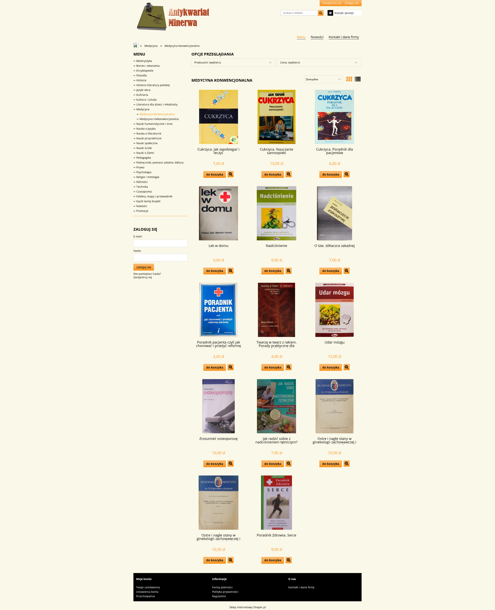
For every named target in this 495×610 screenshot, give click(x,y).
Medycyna (142, 109)
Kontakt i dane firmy (301, 587)
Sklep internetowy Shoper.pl (247, 607)
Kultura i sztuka (146, 99)
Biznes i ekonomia (148, 66)
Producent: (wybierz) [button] (207, 62)
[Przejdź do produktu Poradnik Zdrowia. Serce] (276, 502)
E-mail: (137, 236)
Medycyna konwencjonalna (157, 114)
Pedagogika (143, 157)
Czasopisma (144, 191)
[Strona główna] (172, 16)
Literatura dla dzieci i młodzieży (157, 104)
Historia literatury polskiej (153, 85)
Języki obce (143, 90)
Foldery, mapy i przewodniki (154, 196)
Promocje (142, 211)
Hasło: (137, 251)
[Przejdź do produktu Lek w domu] (218, 213)
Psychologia (143, 172)
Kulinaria (142, 95)
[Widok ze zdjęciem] (349, 79)
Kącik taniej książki (148, 201)
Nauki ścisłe (144, 148)
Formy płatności (222, 587)
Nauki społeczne (147, 143)
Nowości (141, 206)
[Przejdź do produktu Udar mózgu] (334, 310)
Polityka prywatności (225, 592)
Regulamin (219, 596)
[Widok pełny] (358, 79)
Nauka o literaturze (148, 133)
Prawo (140, 167)
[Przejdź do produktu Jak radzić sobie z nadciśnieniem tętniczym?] (276, 406)
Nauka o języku (146, 128)
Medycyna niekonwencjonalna (159, 119)
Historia (141, 80)
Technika (142, 186)
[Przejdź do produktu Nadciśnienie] (276, 213)
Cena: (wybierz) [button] (290, 62)
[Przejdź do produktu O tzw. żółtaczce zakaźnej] (334, 213)
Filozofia (141, 75)
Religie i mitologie (147, 177)
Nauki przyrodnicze (148, 138)
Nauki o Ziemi (145, 153)
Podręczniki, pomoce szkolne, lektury (159, 162)
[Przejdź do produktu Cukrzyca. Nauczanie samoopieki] (276, 117)
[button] (231, 174)
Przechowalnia (145, 596)
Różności (142, 182)
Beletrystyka (144, 61)
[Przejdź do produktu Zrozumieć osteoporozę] (218, 406)
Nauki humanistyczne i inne (154, 124)
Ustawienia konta (147, 592)
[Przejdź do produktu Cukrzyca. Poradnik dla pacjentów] (334, 117)
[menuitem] (301, 37)
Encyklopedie (144, 70)
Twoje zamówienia (148, 587)
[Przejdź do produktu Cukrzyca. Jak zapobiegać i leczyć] (218, 117)
